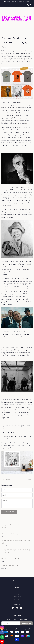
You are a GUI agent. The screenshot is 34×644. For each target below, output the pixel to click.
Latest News (17, 581)
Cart (31, 5)
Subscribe (26, 623)
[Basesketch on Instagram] (17, 609)
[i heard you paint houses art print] (17, 474)
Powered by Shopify (25, 629)
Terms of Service (17, 596)
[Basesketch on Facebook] (13, 609)
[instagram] (2, 627)
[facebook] (2, 632)
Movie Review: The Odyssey (9, 534)
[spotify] (2, 637)
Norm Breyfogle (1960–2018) (9, 565)
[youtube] (2, 642)
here (26, 123)
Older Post (6, 479)
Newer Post (27, 479)
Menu (5, 5)
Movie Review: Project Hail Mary (11, 559)
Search (17, 591)
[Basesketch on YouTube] (21, 609)
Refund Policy (17, 599)
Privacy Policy (17, 594)
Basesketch (16, 629)
